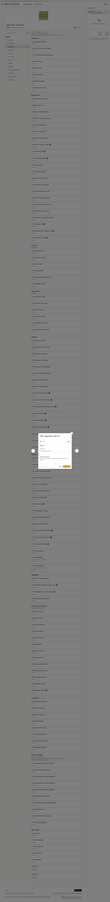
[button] (33, 452)
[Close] (71, 433)
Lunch (43, 441)
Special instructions (45, 457)
